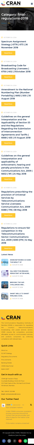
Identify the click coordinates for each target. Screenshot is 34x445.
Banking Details (6, 363)
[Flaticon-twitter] (9, 441)
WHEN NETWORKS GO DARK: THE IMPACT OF (20, 261)
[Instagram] (14, 441)
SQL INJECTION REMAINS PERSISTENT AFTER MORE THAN (19, 272)
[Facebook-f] (4, 441)
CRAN (8, 405)
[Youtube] (20, 441)
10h (23, 405)
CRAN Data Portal (7, 366)
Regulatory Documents (9, 356)
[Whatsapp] (25, 441)
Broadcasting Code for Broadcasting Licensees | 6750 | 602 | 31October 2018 (16, 68)
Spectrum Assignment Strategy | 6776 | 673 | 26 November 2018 (14, 44)
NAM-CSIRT (5, 369)
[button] (32, 4)
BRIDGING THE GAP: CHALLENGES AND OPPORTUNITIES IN (17, 284)
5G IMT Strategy (6, 353)
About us (4, 350)
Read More (8, 53)
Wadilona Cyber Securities (17, 435)
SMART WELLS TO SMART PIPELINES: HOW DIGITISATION (19, 295)
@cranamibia (16, 405)
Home (3, 23)
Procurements (6, 360)
